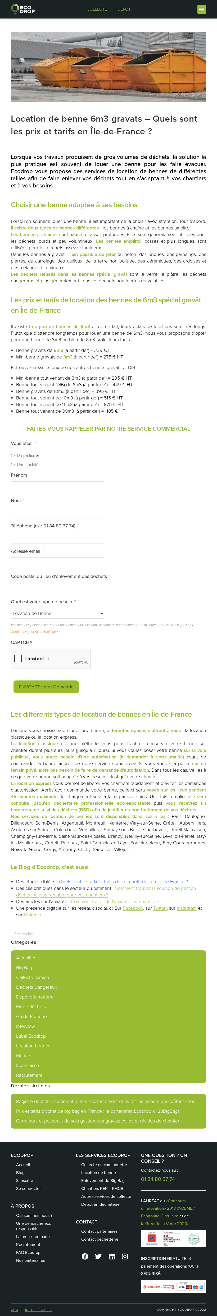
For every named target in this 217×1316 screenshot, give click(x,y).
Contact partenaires (99, 1231)
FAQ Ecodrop (28, 1252)
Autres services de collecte (106, 1196)
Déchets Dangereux (36, 987)
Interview (25, 1026)
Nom (18, 501)
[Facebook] (85, 1256)
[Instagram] (125, 1256)
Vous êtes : (24, 443)
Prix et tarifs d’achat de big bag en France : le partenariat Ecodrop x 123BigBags (98, 1111)
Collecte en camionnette (104, 1165)
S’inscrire (24, 1180)
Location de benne (98, 1173)
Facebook (133, 908)
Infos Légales (38, 1310)
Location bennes (33, 1045)
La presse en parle (33, 1237)
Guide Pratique (31, 1016)
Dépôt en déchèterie (100, 1204)
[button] (201, 9)
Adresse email (27, 551)
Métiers (23, 1055)
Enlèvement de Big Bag (103, 1180)
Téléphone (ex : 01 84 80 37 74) (45, 526)
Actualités (26, 957)
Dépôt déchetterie (34, 996)
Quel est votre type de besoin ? (45, 602)
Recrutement (29, 1075)
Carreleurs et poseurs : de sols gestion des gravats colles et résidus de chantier (97, 1120)
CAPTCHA (22, 642)
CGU (14, 1310)
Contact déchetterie (99, 1239)
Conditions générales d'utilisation (35, 631)
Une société (28, 465)
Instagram (187, 908)
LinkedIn (32, 914)
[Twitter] (98, 1256)
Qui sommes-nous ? (34, 1215)
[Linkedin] (111, 1256)
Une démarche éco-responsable (34, 1226)
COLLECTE (97, 9)
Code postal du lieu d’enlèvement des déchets (61, 576)
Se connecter (28, 1188)
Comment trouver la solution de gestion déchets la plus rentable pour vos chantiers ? (106, 891)
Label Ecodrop (31, 1036)
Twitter (160, 908)
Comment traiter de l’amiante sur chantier (113, 901)
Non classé (27, 1065)
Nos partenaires (30, 1260)
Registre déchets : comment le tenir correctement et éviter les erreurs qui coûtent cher (105, 1101)
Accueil (23, 1165)
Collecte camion (32, 977)
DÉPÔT (124, 9)
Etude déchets (31, 1006)
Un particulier (29, 455)
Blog (20, 1173)
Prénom (19, 475)
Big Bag (24, 967)
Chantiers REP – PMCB (102, 1188)
